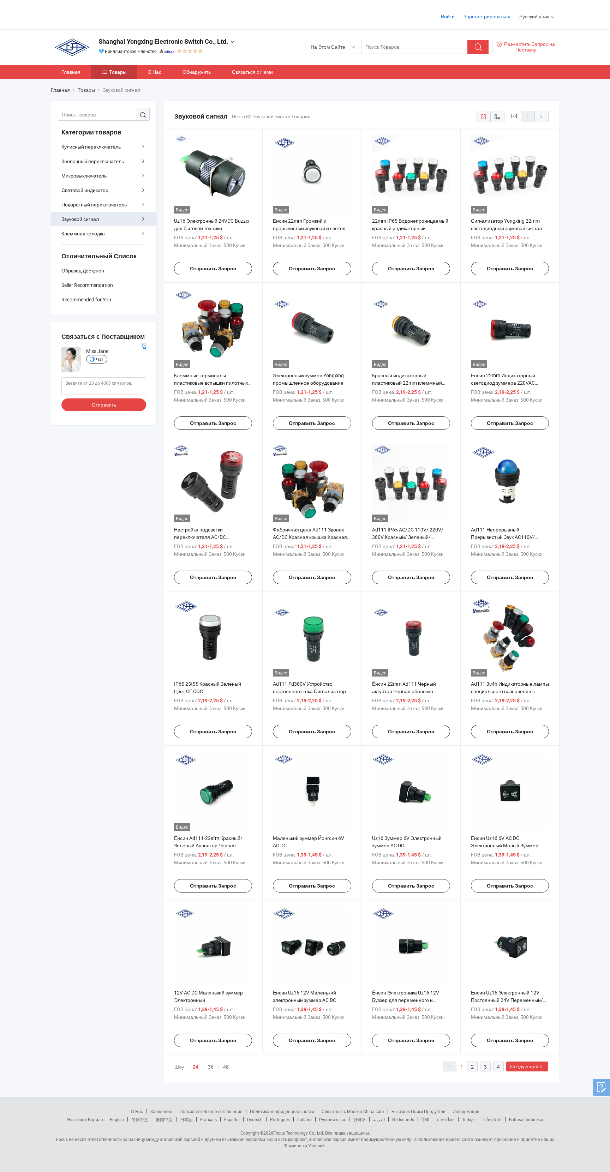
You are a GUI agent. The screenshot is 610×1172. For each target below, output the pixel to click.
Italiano (304, 1119)
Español (232, 1119)
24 (195, 1067)
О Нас (154, 71)
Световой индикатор (84, 190)
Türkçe (468, 1119)
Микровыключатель (84, 175)
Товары (117, 71)
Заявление (161, 1111)
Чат (99, 359)
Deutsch (255, 1119)
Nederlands (403, 1119)
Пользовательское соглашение (211, 1111)
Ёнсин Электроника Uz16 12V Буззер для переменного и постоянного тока (405, 1000)
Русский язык (332, 1119)
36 (211, 1066)
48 (226, 1066)
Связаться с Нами (252, 71)
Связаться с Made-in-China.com (353, 1111)
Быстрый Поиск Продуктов (418, 1111)
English (117, 1119)
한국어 (359, 1119)
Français (208, 1119)
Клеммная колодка (83, 233)
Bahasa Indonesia (526, 1119)
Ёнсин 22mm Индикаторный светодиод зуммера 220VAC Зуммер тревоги (503, 382)
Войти (448, 16)
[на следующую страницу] (541, 116)
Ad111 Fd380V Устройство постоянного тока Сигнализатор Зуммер (309, 691)
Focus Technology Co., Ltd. (298, 1133)
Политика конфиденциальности (282, 1111)
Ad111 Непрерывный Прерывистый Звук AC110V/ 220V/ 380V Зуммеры (503, 537)
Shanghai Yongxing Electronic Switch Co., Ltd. (163, 41)
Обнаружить (197, 71)
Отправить (104, 404)
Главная (70, 71)
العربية (379, 1119)
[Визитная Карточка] (143, 345)
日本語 (186, 1119)
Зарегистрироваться (487, 16)
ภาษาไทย (446, 1119)
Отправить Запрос (213, 268)
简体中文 (139, 1119)
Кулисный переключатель (91, 146)
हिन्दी (425, 1119)
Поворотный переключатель (94, 204)
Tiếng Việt (492, 1119)
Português (280, 1119)
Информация (466, 1111)
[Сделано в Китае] (96, 14)
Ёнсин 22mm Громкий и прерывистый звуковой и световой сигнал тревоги (312, 228)
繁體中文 (164, 1119)
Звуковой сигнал (80, 219)
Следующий (524, 1066)
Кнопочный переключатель (92, 161)
